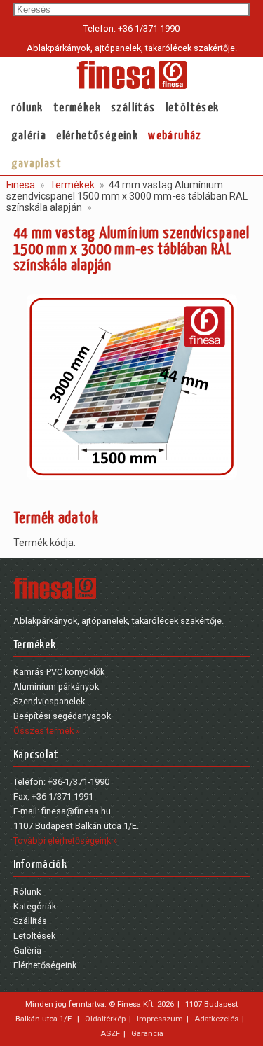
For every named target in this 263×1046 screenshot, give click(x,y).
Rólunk (27, 108)
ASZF (110, 1033)
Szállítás (133, 108)
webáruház (175, 136)
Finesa (20, 184)
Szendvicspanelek (49, 701)
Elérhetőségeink (97, 136)
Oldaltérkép (105, 1019)
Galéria (28, 136)
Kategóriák (34, 906)
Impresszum (160, 1019)
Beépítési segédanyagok (62, 716)
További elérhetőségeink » (65, 840)
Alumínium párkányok (56, 686)
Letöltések (193, 108)
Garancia (147, 1033)
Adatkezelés (216, 1019)
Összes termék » (46, 730)
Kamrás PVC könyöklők (58, 672)
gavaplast (36, 164)
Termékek (77, 108)
